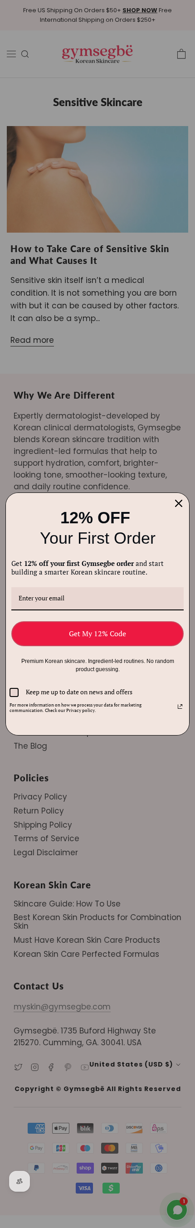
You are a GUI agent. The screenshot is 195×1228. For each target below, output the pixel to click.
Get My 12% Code (97, 633)
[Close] (179, 503)
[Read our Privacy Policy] (180, 706)
